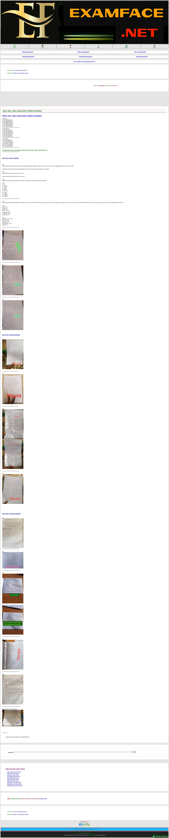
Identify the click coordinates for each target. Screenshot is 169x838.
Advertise (79, 833)
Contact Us (89, 833)
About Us (84, 833)
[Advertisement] (12, 93)
